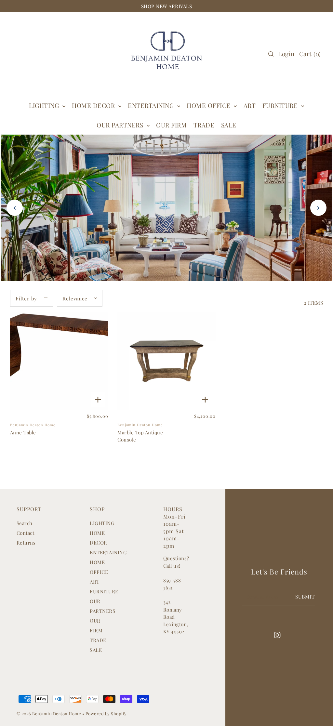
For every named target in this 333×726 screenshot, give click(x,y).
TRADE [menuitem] (204, 125)
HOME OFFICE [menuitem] (209, 105)
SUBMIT (305, 596)
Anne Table (23, 432)
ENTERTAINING (152, 105)
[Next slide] (318, 208)
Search (25, 523)
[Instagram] (277, 634)
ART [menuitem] (250, 105)
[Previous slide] (15, 208)
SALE (96, 650)
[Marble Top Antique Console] (166, 361)
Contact (25, 533)
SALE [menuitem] (228, 125)
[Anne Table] (59, 361)
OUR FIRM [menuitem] (171, 125)
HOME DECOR (94, 105)
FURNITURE (281, 105)
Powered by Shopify (106, 713)
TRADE (98, 640)
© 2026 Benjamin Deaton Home (49, 713)
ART (95, 581)
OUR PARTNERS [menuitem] (121, 125)
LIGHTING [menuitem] (45, 105)
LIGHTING (102, 523)
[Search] (271, 54)
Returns (26, 542)
